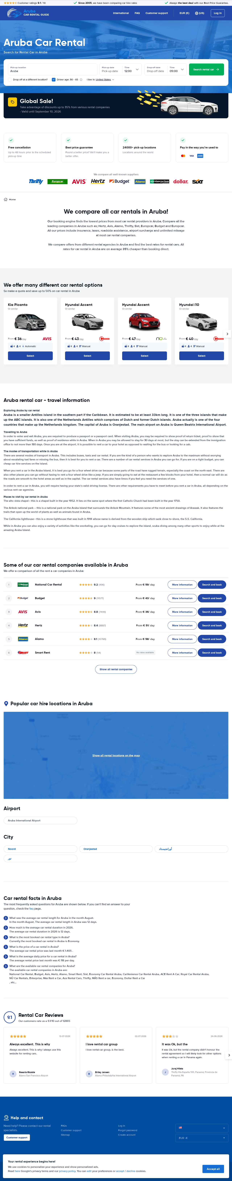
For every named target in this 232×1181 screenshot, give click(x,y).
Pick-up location (18, 67)
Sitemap (65, 1134)
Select (30, 356)
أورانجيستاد (165, 849)
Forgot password (127, 1130)
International (121, 13)
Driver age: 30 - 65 (67, 79)
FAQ (137, 13)
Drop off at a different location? (30, 79)
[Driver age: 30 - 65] (53, 79)
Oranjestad (90, 849)
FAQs (64, 1125)
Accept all (213, 1169)
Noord (12, 849)
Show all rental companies (116, 669)
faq (31, 908)
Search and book (212, 584)
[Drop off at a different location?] (10, 79)
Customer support (157, 13)
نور (9, 858)
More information (182, 584)
